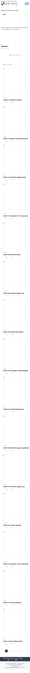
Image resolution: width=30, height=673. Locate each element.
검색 (27, 64)
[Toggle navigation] (27, 3)
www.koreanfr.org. (13, 667)
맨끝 (24, 651)
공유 (27, 18)
